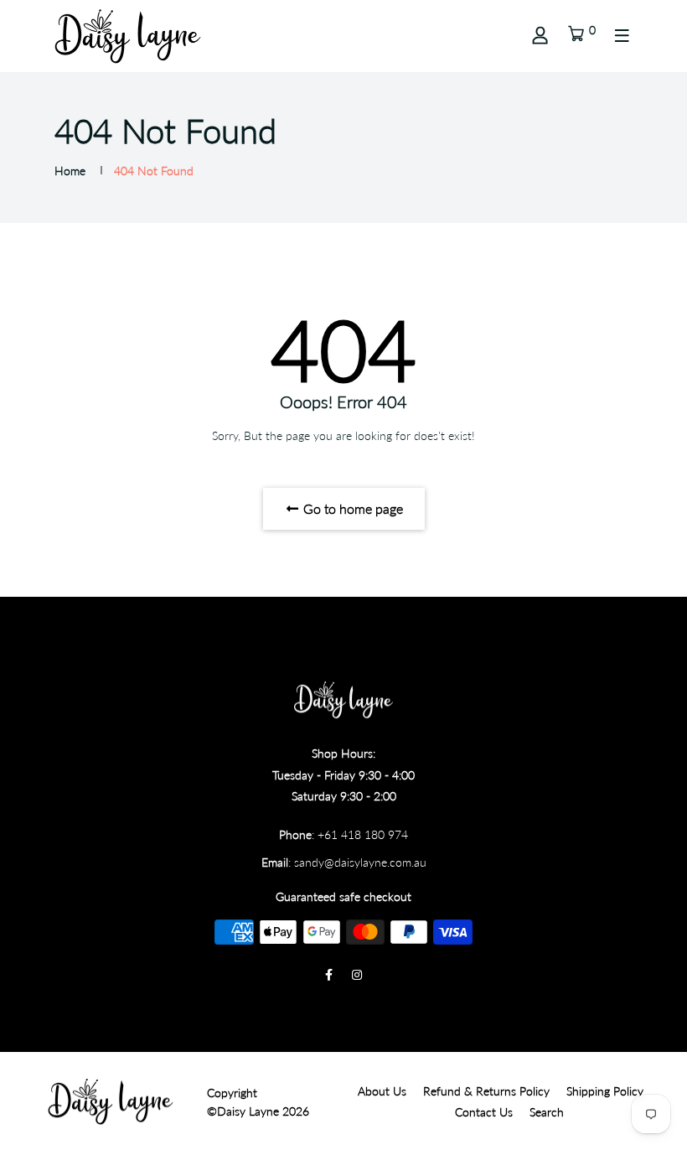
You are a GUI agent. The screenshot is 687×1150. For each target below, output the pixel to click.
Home (69, 170)
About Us (382, 1091)
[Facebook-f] (328, 974)
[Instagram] (357, 974)
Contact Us (484, 1112)
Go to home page (351, 508)
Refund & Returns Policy (486, 1091)
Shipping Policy (604, 1091)
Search (546, 1112)
